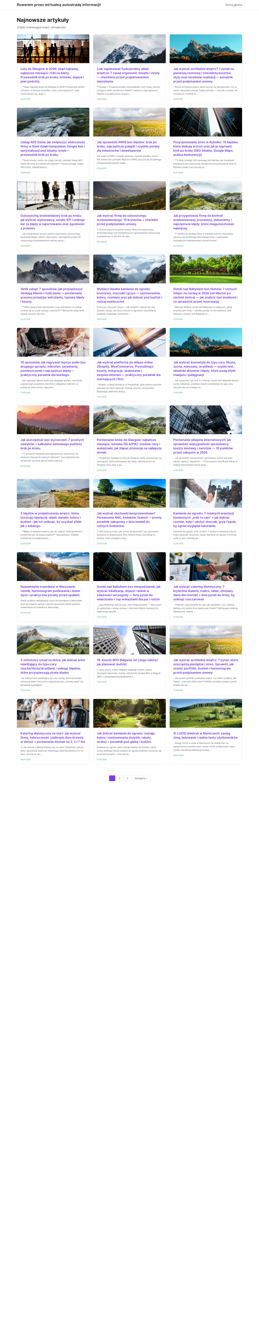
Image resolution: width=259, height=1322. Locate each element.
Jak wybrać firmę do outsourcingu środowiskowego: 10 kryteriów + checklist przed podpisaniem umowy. (127, 220)
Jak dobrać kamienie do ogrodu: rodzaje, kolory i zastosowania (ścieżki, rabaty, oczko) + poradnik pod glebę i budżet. (126, 738)
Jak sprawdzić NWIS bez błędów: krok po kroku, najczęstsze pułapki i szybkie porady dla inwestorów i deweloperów (128, 146)
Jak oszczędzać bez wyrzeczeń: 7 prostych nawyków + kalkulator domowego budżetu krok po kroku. (52, 444)
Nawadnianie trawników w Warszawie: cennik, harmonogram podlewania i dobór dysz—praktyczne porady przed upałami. (50, 591)
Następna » (141, 778)
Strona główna (234, 4)
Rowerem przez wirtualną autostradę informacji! (59, 5)
